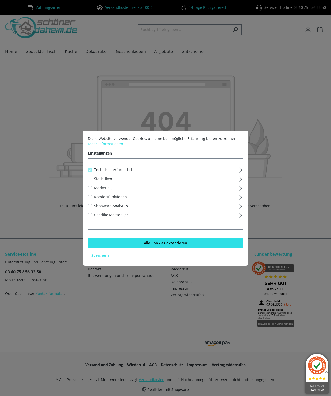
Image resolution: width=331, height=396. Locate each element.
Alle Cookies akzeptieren (165, 242)
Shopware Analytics (111, 205)
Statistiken (103, 178)
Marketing (103, 187)
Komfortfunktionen (110, 196)
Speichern (100, 255)
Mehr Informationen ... (107, 143)
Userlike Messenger (111, 214)
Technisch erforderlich (113, 169)
